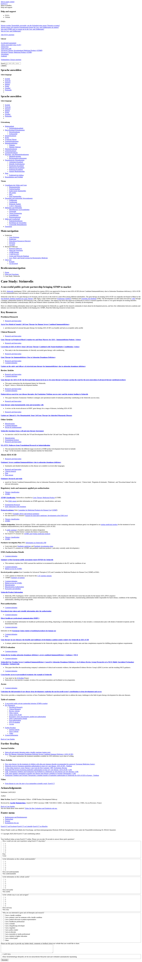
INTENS (12, 243)
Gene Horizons (14, 237)
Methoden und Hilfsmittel (13, 208)
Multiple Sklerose (15, 147)
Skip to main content (7, 2)
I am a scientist (10, 924)
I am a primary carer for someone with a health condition (23, 917)
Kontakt (11, 262)
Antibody (4, 56)
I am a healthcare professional (14, 921)
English (7, 79)
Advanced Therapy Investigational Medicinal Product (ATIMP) (21, 50)
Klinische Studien (15, 204)
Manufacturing (10, 423)
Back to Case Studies (8, 739)
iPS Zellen (12, 193)
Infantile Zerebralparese (17, 164)
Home (7, 272)
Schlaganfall (13, 134)
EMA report (12, 501)
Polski (7, 86)
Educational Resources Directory (20, 241)
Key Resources (10, 705)
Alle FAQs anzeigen (7, 35)
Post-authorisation (15, 720)
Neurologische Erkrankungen (14, 160)
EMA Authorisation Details (18, 718)
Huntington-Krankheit (16, 166)
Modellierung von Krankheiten (19, 209)
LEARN (12, 245)
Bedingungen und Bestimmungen (16, 817)
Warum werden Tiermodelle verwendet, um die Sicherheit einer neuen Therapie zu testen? (30, 25)
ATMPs (7, 494)
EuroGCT (4, 3)
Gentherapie (13, 202)
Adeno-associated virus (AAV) (11, 45)
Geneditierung (14, 215)
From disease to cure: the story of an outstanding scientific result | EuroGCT (30, 783)
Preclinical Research (15, 707)
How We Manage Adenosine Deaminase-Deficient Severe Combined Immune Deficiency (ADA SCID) (39, 754)
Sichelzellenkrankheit (16, 128)
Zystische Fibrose (11, 139)
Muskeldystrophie (15, 156)
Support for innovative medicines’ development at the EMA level (46, 515)
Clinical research (10, 471)
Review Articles (14, 711)
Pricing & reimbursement (13, 427)
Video (11, 733)
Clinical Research (15, 709)
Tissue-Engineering (15, 213)
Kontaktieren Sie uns (12, 823)
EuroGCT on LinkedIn (24, 826)
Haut (6, 173)
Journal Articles (14, 729)
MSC (11, 194)
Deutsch (7, 82)
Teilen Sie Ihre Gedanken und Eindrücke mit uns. (41, 808)
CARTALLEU (14, 254)
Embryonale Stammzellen (17, 191)
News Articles (13, 731)
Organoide (12, 211)
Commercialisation (11, 363)
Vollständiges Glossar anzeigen (11, 60)
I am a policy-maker (11, 930)
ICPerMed (20, 678)
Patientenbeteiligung (15, 221)
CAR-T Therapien (15, 206)
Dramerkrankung (10, 136)
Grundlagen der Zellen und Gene (16, 185)
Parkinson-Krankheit (16, 169)
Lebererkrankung (10, 151)
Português (8, 90)
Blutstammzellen (14, 187)
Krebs (7, 137)
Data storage (9, 475)
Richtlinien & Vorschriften (17, 223)
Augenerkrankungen (12, 141)
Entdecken (12, 239)
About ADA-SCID (15, 715)
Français (7, 80)
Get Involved (13, 263)
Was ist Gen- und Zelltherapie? (11, 31)
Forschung (8, 226)
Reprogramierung (15, 217)
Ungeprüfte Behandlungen (18, 224)
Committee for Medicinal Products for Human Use (34, 510)
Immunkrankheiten (11, 143)
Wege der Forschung (16, 250)
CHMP (54, 510)
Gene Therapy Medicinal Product (44, 497)
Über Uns (8, 260)
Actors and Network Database (19, 256)
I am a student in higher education (16, 936)
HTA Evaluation (14, 722)
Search (3, 63)
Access (11, 724)
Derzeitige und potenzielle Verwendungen (19, 198)
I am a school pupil (11, 938)
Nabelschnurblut (14, 189)
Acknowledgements (11, 735)
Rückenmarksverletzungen (18, 158)
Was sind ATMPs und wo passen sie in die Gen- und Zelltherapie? (22, 29)
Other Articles (13, 713)
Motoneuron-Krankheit (16, 168)
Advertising (5, 54)
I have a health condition (13, 915)
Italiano (7, 84)
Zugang (7, 821)
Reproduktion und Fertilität (14, 177)
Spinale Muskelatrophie (17, 171)
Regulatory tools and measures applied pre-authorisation (27, 717)
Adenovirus (5, 47)
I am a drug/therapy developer (15, 926)
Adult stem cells (6, 48)
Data (6, 473)
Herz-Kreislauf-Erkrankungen (15, 130)
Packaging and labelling (13, 589)
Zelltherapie (13, 200)
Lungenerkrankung (11, 152)
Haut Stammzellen (15, 196)
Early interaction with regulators (15, 506)
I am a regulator (10, 928)
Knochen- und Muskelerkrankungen (17, 154)
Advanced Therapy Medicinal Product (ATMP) (16, 52)
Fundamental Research (12, 505)
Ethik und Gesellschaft (12, 219)
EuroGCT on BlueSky (40, 826)
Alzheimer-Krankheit (16, 162)
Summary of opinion (18, 578)
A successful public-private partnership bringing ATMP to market (26, 703)
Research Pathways (15, 248)
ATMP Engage (14, 252)
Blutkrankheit (9, 126)
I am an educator (10, 932)
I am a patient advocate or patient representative (20, 919)
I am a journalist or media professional (17, 934)
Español (7, 88)
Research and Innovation (13, 321)
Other (7, 940)
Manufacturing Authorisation (14, 587)
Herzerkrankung (14, 132)
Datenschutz (9, 819)
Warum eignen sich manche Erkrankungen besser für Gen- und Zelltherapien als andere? (30, 27)
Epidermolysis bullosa (16, 175)
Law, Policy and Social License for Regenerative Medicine (28, 258)
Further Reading (10, 728)
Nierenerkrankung (11, 149)
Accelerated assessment (8, 43)
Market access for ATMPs (13, 569)
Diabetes (12, 145)
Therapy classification (12, 492)
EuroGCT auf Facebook (9, 826)
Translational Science (12, 440)
